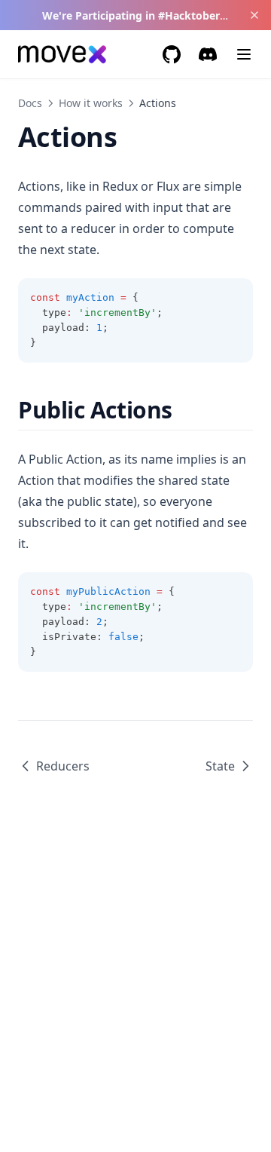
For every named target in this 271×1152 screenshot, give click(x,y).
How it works (91, 103)
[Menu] (244, 54)
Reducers (63, 766)
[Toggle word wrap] (233, 297)
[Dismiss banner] (254, 15)
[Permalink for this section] (185, 409)
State (220, 766)
